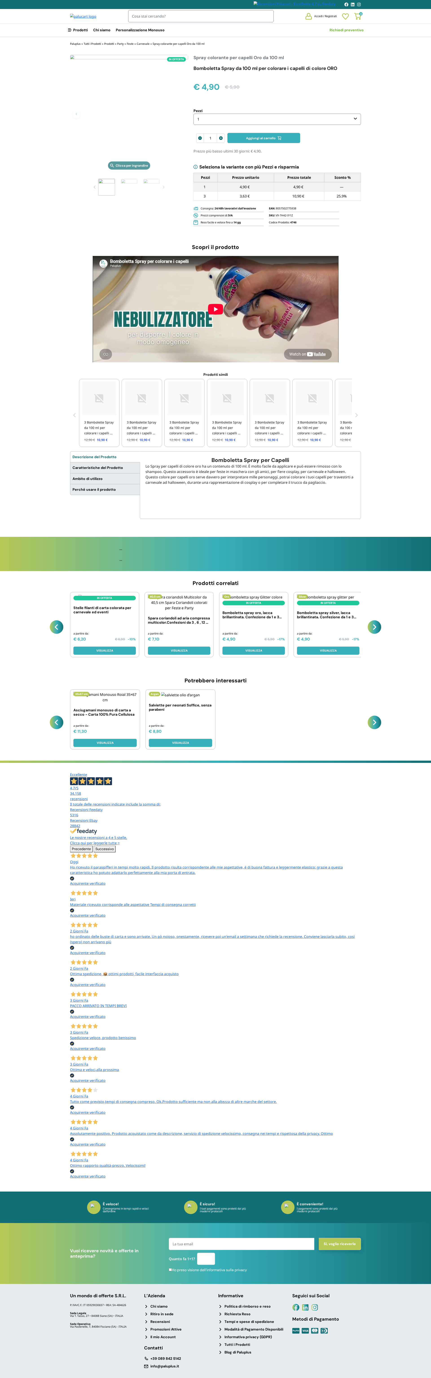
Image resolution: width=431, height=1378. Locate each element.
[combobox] (277, 119)
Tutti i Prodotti (237, 1344)
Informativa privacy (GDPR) (248, 1337)
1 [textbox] (198, 119)
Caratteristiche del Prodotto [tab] (98, 467)
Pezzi (198, 110)
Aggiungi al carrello (261, 138)
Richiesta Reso (237, 1314)
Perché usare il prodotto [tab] (94, 489)
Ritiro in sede (162, 1314)
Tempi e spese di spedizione (249, 1321)
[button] (76, 114)
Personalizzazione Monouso (140, 30)
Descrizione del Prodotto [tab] (95, 457)
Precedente (81, 849)
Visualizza (104, 650)
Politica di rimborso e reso (247, 1306)
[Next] (374, 627)
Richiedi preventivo (347, 30)
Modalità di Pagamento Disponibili (253, 1329)
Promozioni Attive (166, 1329)
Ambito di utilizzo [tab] (88, 478)
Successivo (104, 849)
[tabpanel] (250, 471)
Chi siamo (101, 30)
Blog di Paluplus (237, 1352)
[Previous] (57, 627)
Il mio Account (163, 1337)
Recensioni (160, 1321)
